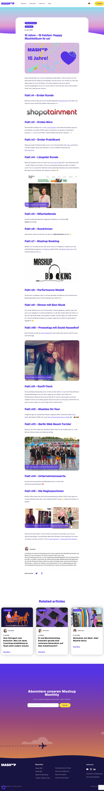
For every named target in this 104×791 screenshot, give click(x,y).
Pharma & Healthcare (62, 771)
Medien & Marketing (41, 774)
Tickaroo (55, 162)
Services (23, 3)
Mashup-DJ (48, 249)
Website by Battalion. (97, 786)
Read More (6, 652)
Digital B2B (38, 768)
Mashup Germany (67, 249)
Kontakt (99, 3)
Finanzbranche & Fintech (63, 768)
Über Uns (42, 3)
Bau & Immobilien (60, 774)
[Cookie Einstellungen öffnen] (4, 787)
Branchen (33, 3)
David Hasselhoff (46, 333)
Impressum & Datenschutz (94, 773)
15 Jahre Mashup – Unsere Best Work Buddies (62, 539)
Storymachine (29, 150)
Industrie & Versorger (62, 777)
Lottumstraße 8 (51, 127)
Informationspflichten (93, 777)
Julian (68, 145)
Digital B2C (38, 771)
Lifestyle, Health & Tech (42, 778)
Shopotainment (63, 100)
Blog (49, 3)
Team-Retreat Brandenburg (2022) (59, 417)
